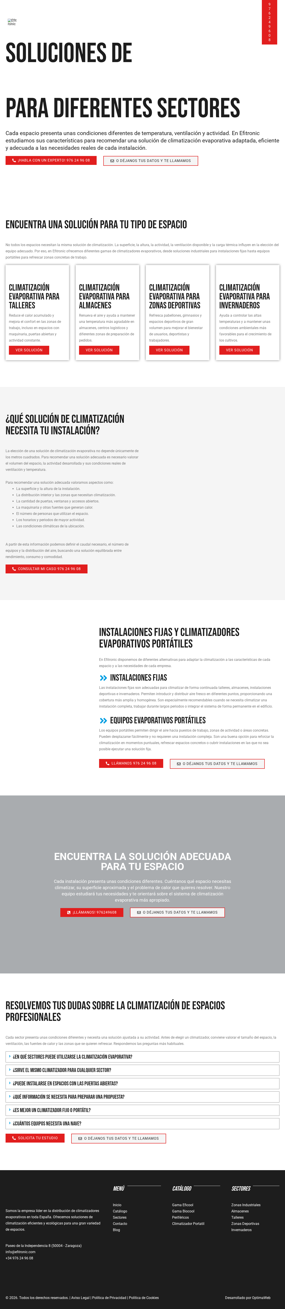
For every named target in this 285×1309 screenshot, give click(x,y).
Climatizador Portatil (188, 1224)
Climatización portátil (67, 22)
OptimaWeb (261, 1298)
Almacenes (240, 1211)
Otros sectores (158, 22)
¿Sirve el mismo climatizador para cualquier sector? (62, 1070)
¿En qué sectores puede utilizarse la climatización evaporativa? (72, 1057)
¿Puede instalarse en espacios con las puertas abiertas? (65, 1083)
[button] (173, 22)
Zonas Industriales (246, 1205)
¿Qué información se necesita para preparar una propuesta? (68, 1097)
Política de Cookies (144, 1298)
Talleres (237, 1217)
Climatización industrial (116, 22)
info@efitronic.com (20, 1252)
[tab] (142, 1057)
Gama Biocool (183, 1211)
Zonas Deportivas (245, 1224)
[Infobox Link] (189, 693)
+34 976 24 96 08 (19, 1258)
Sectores (119, 1217)
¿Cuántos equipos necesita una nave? (47, 1124)
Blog (219, 22)
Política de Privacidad (109, 1298)
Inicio (35, 22)
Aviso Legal (80, 1298)
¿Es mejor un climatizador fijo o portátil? (52, 1110)
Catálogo (193, 22)
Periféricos (180, 1217)
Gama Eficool (182, 1205)
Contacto (240, 22)
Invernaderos (241, 1230)
